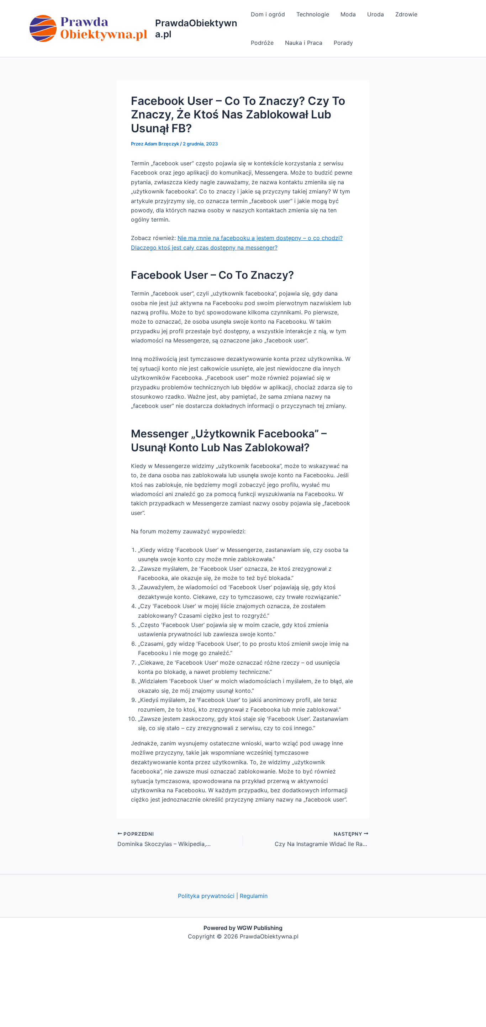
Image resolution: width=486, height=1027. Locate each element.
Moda (348, 14)
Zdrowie (406, 14)
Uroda (375, 14)
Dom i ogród (268, 14)
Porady (343, 42)
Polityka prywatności (206, 895)
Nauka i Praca (303, 42)
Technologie (312, 14)
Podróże (262, 42)
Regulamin (254, 895)
